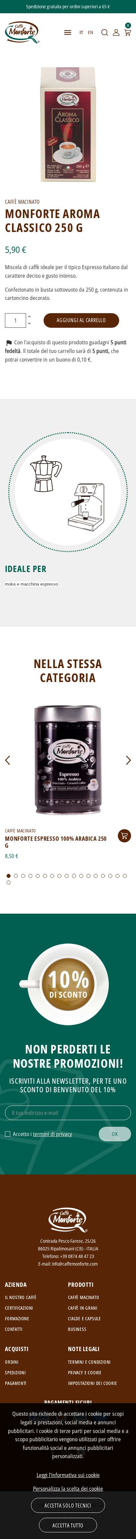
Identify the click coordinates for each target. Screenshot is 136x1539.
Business (77, 1329)
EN (90, 32)
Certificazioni (19, 1308)
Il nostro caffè (21, 1297)
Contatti (13, 1329)
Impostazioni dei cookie (92, 1383)
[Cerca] (104, 32)
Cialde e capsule (84, 1318)
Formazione (17, 1318)
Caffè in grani (82, 1308)
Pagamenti (15, 1383)
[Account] (116, 32)
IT (81, 32)
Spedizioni (15, 1372)
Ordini (11, 1362)
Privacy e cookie (85, 1372)
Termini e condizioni (89, 1362)
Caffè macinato (83, 1297)
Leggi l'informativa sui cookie (68, 1475)
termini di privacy (52, 1134)
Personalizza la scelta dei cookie (68, 1488)
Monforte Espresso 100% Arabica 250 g (56, 841)
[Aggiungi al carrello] (124, 835)
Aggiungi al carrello (81, 320)
